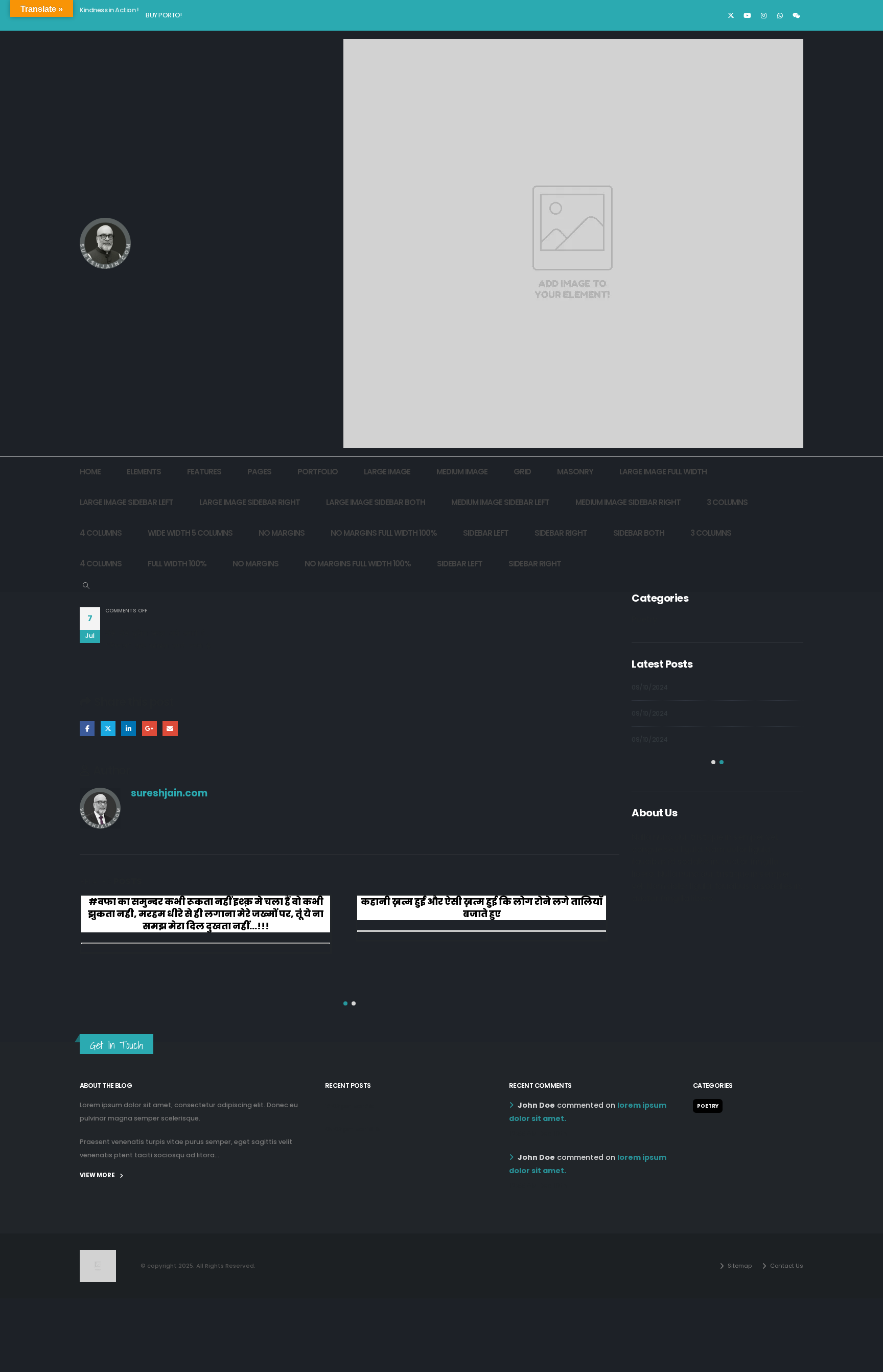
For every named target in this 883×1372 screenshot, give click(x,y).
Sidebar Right (561, 533)
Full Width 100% (177, 563)
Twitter (108, 728)
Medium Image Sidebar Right (628, 502)
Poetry (644, 619)
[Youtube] (747, 15)
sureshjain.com (169, 793)
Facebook (87, 728)
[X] (731, 15)
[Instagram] (763, 15)
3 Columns (727, 502)
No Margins (282, 533)
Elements (144, 471)
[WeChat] (796, 15)
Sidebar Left (485, 533)
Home (90, 471)
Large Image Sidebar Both (375, 502)
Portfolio (317, 471)
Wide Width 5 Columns (190, 533)
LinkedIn (128, 728)
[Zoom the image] (98, 1256)
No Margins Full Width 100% (384, 533)
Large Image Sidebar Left (126, 502)
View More (98, 1175)
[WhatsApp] (780, 15)
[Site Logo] (105, 243)
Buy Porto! (163, 15)
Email (169, 728)
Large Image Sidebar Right (249, 502)
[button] (86, 586)
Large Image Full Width (663, 471)
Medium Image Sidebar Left (500, 502)
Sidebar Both (638, 533)
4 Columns (101, 533)
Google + (149, 728)
